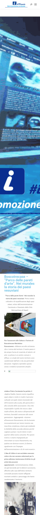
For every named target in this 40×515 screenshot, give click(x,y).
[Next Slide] (30, 503)
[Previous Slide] (9, 503)
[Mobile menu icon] (35, 4)
